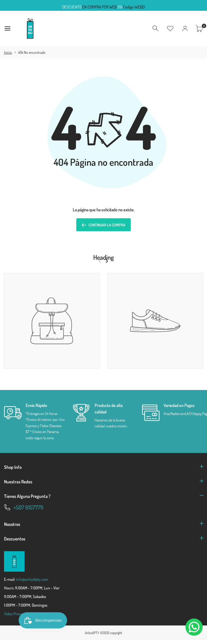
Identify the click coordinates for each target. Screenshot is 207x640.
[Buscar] (156, 28)
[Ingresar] (185, 28)
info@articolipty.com (32, 579)
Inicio (8, 52)
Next (106, 261)
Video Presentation (19, 613)
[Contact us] (194, 627)
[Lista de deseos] (170, 28)
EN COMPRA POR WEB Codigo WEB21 (103, 5)
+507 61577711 (28, 507)
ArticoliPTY (92, 633)
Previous (100, 261)
